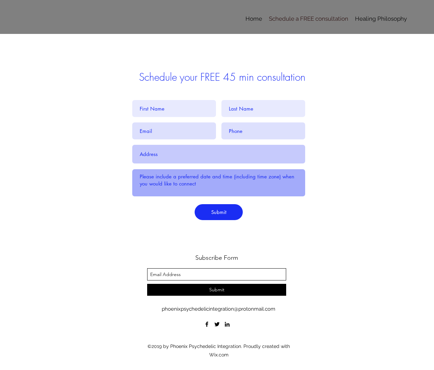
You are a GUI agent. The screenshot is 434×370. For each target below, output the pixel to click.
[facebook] (206, 324)
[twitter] (217, 324)
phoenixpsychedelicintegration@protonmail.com (218, 309)
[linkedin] (227, 324)
